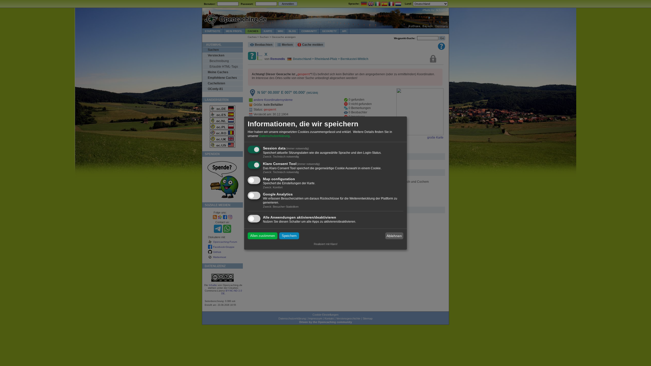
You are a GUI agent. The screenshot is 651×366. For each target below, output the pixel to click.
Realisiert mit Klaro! (325, 244)
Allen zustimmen (262, 236)
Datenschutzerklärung (274, 136)
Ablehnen (394, 236)
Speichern (289, 236)
